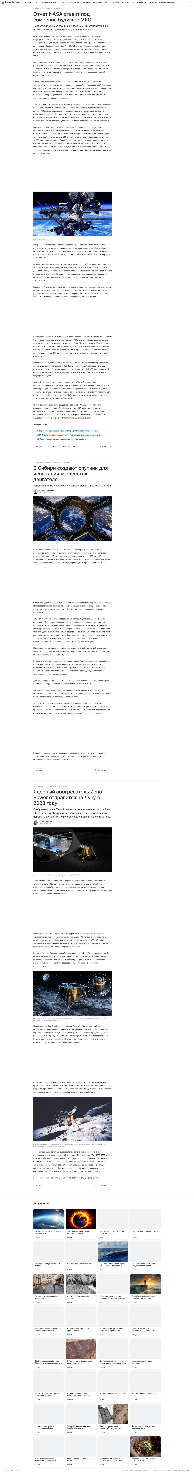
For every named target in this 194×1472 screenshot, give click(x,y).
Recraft (62, 1146)
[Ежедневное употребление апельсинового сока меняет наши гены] (113, 1289)
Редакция (125, 1470)
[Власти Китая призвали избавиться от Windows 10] (48, 1451)
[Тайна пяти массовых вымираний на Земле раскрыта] (81, 1224)
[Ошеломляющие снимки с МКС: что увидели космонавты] (145, 1256)
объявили (88, 881)
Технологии (57, 8)
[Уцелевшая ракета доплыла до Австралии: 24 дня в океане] (113, 1256)
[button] (72, 214)
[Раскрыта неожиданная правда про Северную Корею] (48, 1386)
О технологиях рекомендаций (161, 1470)
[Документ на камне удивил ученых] (81, 1289)
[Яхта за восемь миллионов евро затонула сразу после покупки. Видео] (113, 1354)
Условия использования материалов (140, 1470)
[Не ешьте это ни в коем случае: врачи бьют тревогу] (113, 1224)
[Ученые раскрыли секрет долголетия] (145, 1354)
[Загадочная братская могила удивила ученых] (145, 1419)
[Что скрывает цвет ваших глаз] (81, 1256)
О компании (9, 1470)
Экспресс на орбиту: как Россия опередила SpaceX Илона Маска (67, 431)
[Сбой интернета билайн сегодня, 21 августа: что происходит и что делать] (48, 1354)
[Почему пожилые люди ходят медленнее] (48, 1289)
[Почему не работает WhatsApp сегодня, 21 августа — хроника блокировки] (113, 1451)
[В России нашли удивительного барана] (48, 1256)
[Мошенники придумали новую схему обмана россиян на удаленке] (113, 1321)
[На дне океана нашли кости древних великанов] (81, 1321)
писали (45, 1178)
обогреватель (74, 887)
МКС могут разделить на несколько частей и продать (61, 439)
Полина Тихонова (46, 822)
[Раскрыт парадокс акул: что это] (113, 1386)
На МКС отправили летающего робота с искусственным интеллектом (69, 435)
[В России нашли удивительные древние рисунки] (81, 1354)
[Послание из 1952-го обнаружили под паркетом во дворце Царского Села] (145, 1321)
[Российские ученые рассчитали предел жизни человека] (145, 1289)
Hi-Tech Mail (57, 462)
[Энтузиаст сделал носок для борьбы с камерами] (81, 1419)
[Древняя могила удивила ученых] (145, 1224)
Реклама (17, 1470)
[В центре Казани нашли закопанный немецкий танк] (113, 1419)
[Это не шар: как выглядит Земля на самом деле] (48, 1224)
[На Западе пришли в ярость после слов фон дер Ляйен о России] (81, 1386)
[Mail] (3, 2)
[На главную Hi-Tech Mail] (9, 2)
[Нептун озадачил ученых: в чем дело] (145, 1386)
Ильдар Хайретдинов (47, 491)
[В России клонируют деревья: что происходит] (145, 1451)
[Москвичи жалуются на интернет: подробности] (48, 1419)
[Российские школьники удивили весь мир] (81, 1451)
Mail (3, 1470)
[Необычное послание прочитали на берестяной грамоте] (48, 1321)
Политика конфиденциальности (181, 1470)
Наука (65, 786)
